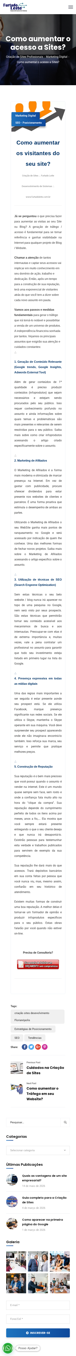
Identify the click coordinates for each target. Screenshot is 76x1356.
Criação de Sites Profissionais (24, 56)
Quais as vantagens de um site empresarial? (44, 1178)
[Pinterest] (45, 1047)
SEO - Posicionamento (28, 122)
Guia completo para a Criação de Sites (44, 1200)
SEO (16, 1037)
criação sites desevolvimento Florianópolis (31, 1017)
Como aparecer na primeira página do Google (42, 1222)
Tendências (35, 1037)
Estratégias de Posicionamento (33, 1029)
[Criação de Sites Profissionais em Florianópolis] (15, 7)
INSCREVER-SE (40, 1333)
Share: (14, 1047)
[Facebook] (24, 1047)
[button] (7, 1348)
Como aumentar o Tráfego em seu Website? (43, 1093)
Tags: (14, 1006)
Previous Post (33, 1062)
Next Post (31, 1083)
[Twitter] (31, 1047)
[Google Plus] (38, 1047)
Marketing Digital (56, 56)
